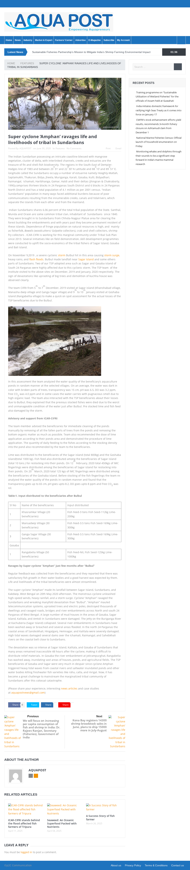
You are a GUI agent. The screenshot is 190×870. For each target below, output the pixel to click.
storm (61, 255)
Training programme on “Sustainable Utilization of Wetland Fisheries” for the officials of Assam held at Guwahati (157, 96)
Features (60, 148)
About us (116, 865)
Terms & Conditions (156, 865)
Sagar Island (86, 259)
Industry (28, 40)
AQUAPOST (25, 148)
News (18, 40)
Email (118, 148)
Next (99, 716)
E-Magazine (95, 40)
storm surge (111, 255)
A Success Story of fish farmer (100, 817)
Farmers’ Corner (64, 40)
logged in (26, 852)
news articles (69, 688)
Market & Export (43, 40)
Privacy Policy (133, 865)
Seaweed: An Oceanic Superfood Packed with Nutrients (62, 823)
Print (108, 148)
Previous (33, 716)
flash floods (36, 259)
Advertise (80, 40)
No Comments (74, 148)
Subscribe (109, 40)
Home (9, 40)
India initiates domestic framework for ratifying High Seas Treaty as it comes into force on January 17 (158, 110)
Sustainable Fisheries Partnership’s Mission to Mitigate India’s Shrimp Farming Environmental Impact (91, 52)
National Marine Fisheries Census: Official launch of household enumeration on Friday (158, 142)
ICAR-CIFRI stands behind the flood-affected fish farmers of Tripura (24, 823)
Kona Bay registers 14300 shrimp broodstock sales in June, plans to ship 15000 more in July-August (89, 725)
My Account (123, 40)
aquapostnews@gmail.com (28, 692)
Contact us (177, 865)
